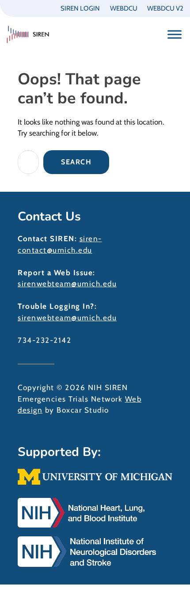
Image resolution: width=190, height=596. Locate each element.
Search (76, 162)
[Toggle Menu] (174, 34)
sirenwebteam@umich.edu (67, 283)
